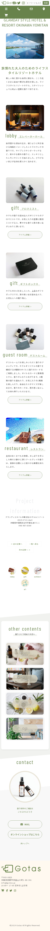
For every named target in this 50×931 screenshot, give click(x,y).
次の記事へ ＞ (24, 550)
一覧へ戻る (33, 544)
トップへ (25, 843)
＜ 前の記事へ (16, 544)
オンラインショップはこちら (25, 834)
